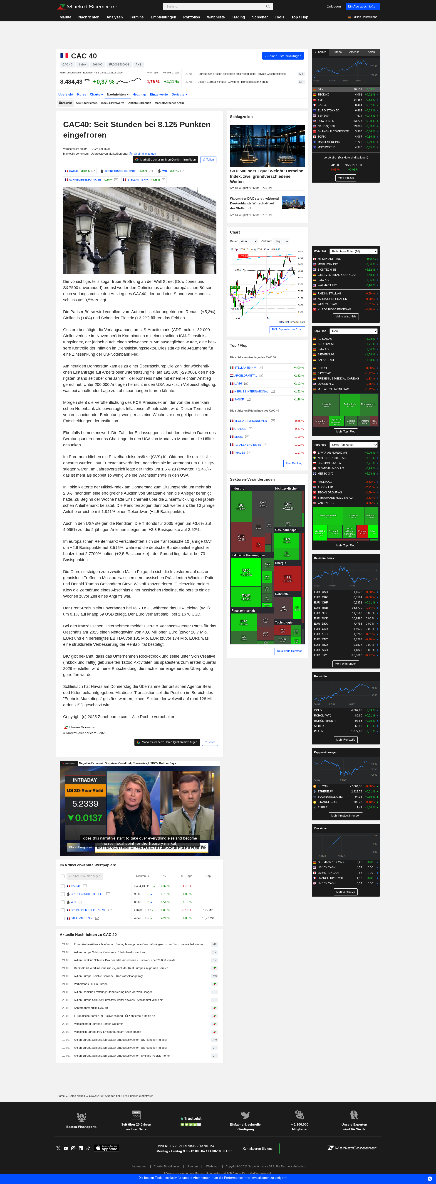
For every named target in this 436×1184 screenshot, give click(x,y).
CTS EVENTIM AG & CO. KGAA (337, 275)
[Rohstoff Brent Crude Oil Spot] (150, 171)
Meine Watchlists (345, 316)
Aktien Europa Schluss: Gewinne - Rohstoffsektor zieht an (233, 81)
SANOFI (239, 399)
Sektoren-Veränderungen (252, 479)
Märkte (65, 17)
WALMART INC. (327, 285)
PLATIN (318, 731)
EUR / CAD (321, 629)
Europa (337, 52)
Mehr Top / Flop (345, 431)
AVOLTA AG (325, 481)
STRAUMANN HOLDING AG (335, 497)
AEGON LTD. (326, 487)
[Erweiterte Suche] (268, 6)
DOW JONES (326, 121)
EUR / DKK (321, 623)
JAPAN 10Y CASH (329, 873)
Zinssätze (320, 828)
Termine (137, 17)
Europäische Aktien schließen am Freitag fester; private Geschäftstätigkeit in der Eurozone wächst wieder (244, 73)
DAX (320, 89)
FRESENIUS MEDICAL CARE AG (338, 378)
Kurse (81, 94)
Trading (238, 17)
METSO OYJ (325, 473)
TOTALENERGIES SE (247, 444)
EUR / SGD (321, 650)
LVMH (238, 383)
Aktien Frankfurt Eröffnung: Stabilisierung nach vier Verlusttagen (113, 992)
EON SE (323, 368)
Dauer (234, 241)
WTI (73, 902)
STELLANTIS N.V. (82, 918)
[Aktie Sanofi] (248, 399)
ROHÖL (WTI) (322, 715)
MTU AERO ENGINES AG (333, 389)
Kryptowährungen (325, 752)
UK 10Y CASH (327, 883)
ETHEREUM (325, 791)
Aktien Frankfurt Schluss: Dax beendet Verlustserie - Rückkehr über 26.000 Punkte (124, 960)
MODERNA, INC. (328, 264)
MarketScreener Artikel (170, 103)
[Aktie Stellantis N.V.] (163, 179)
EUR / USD (321, 592)
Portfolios (191, 17)
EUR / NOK (321, 618)
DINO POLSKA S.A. (330, 463)
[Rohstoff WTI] (181, 171)
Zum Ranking (294, 463)
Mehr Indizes (346, 177)
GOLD (318, 710)
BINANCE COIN (327, 802)
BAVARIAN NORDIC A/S (332, 452)
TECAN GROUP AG (330, 492)
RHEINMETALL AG (329, 293)
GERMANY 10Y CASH (332, 862)
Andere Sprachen (139, 103)
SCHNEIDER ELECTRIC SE (88, 910)
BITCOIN (323, 786)
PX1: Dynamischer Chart (287, 329)
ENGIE (238, 436)
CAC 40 (76, 886)
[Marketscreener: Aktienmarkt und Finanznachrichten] (87, 6)
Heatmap (139, 94)
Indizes (321, 52)
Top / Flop (299, 17)
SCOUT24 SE (326, 344)
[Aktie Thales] (248, 452)
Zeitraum (266, 241)
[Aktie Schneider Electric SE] (115, 179)
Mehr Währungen (346, 663)
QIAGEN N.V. (326, 383)
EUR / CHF (321, 602)
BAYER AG (324, 373)
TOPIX (322, 136)
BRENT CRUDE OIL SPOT (87, 894)
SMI (320, 99)
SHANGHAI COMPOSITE (333, 131)
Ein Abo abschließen (362, 6)
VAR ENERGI (326, 503)
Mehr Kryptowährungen (345, 815)
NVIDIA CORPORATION (332, 299)
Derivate (178, 94)
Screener (260, 17)
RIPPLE (322, 807)
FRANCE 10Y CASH (330, 878)
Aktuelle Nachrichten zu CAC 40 (88, 935)
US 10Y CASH (327, 867)
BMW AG (323, 280)
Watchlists (216, 17)
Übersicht (65, 94)
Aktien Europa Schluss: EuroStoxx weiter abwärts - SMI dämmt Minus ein (119, 1000)
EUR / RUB (321, 607)
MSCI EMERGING (329, 142)
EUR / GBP (321, 597)
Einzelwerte (159, 94)
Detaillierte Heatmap (289, 651)
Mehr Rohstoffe (345, 739)
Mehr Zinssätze (345, 891)
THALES (239, 452)
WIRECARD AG (327, 304)
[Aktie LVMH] (245, 383)
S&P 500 (323, 115)
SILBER (319, 726)
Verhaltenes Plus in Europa (91, 984)
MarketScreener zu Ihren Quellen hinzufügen (168, 159)
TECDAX (323, 94)
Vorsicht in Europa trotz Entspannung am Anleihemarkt (107, 1031)
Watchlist (320, 251)
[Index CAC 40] (92, 171)
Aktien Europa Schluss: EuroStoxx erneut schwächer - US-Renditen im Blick (120, 1039)
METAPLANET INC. (330, 259)
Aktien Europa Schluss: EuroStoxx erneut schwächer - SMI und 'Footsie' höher (122, 1055)
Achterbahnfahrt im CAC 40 (91, 1008)
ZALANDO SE (326, 360)
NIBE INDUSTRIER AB (332, 458)
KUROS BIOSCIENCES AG (334, 309)
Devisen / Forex (324, 558)
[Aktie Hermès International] (272, 391)
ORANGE (240, 428)
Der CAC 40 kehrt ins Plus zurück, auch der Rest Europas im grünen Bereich (121, 968)
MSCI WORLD (326, 147)
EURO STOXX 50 (328, 110)
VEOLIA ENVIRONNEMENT (251, 420)
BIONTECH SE (327, 269)
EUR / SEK (320, 613)
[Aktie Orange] (250, 429)
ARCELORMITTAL (245, 375)
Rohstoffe (320, 676)
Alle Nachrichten (86, 103)
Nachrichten (88, 17)
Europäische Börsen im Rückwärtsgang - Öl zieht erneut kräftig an (114, 1016)
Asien (371, 52)
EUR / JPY (320, 655)
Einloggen (334, 6)
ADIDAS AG (325, 338)
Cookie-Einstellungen (167, 1166)
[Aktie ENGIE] (246, 437)
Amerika (354, 52)
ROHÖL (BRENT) (325, 720)
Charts (95, 94)
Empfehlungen (163, 17)
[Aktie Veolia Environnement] (272, 421)
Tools (279, 17)
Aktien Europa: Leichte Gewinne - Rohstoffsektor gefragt (108, 976)
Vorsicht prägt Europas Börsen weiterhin (99, 1024)
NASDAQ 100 (326, 126)
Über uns (192, 1166)
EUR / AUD (321, 634)
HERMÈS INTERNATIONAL (251, 391)
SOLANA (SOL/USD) (330, 796)
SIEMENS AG (326, 354)
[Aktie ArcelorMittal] (260, 375)
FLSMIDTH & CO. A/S (331, 468)
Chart (235, 232)
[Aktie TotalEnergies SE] (265, 444)
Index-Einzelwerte (112, 103)
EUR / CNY (321, 639)
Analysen (115, 17)
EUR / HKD (321, 644)
